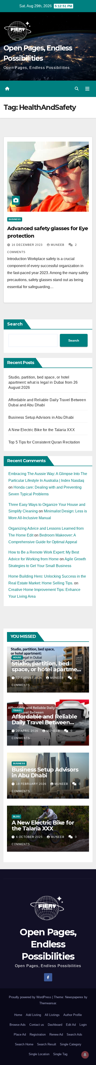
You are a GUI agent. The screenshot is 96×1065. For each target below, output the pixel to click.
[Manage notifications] (85, 1054)
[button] (77, 89)
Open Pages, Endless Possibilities (48, 944)
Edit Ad (71, 1024)
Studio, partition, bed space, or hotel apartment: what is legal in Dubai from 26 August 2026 (43, 382)
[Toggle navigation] (87, 88)
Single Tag (60, 1054)
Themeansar (47, 1003)
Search (15, 324)
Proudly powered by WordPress (30, 997)
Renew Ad (56, 1034)
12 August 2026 (29, 677)
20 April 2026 (27, 731)
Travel (17, 710)
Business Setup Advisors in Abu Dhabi (41, 417)
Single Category (70, 1044)
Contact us (36, 1024)
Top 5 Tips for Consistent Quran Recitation (44, 442)
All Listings (52, 1015)
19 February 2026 (31, 784)
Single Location (39, 1054)
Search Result (46, 1044)
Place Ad (20, 1034)
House (17, 657)
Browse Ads (18, 1024)
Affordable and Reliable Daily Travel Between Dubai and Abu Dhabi (44, 722)
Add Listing (33, 1015)
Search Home (24, 1044)
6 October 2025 (30, 837)
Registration (38, 1034)
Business (15, 219)
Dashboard (55, 1024)
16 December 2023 (28, 245)
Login (83, 1024)
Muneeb (58, 245)
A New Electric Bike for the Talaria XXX (41, 430)
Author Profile (72, 1015)
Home (18, 1015)
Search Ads (74, 1034)
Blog (16, 816)
